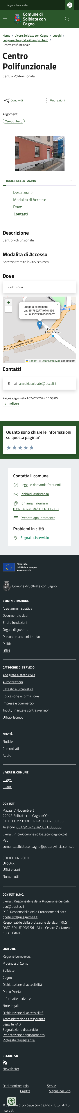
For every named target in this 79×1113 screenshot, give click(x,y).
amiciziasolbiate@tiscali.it (37, 383)
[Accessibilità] (11, 1101)
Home (6, 35)
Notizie (8, 741)
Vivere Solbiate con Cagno (31, 35)
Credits (25, 1091)
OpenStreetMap (51, 360)
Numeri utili (11, 876)
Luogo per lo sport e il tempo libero (25, 40)
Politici (7, 643)
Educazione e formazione (21, 696)
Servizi (51, 1085)
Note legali (10, 1005)
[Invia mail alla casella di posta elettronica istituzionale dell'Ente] (40, 834)
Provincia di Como (15, 963)
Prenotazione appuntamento (24, 1034)
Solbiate (8, 970)
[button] (39, 325)
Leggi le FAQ (12, 1024)
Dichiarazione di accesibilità (22, 984)
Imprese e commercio (18, 703)
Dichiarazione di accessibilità (23, 1012)
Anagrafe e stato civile (19, 675)
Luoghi (57, 35)
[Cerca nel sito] (65, 19)
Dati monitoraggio (16, 1085)
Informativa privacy (17, 998)
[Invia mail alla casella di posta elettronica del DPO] (13, 906)
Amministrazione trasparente (24, 1018)
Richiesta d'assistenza (19, 1040)
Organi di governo (15, 629)
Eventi (7, 787)
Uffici (6, 650)
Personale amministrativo (21, 636)
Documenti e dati (15, 615)
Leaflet (32, 360)
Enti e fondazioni (15, 622)
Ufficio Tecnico (13, 717)
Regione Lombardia (17, 5)
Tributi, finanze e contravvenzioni (26, 710)
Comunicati (11, 748)
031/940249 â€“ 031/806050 (38, 827)
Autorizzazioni (13, 682)
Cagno (7, 977)
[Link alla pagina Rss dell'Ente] (5, 1062)
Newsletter (11, 1068)
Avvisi (7, 755)
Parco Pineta (12, 991)
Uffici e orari (11, 869)
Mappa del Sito (59, 1091)
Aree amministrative (17, 608)
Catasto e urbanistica (18, 689)
